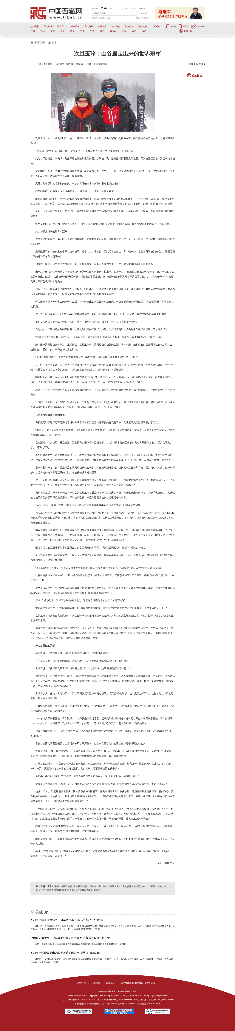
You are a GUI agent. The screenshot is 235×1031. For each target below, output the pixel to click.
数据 (32, 31)
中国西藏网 (40, 42)
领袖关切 (34, 26)
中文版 (95, 8)
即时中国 (48, 26)
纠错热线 (110, 983)
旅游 (72, 31)
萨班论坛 (129, 26)
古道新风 (102, 26)
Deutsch (133, 8)
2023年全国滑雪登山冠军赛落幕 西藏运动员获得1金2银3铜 (65, 952)
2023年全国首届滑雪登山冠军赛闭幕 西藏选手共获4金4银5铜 (66, 919)
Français (142, 8)
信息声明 (96, 983)
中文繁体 (114, 8)
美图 (52, 31)
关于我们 (81, 983)
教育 (102, 31)
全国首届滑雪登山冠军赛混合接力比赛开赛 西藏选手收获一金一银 (70, 937)
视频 (42, 31)
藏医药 (113, 31)
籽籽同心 (115, 26)
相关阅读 (39, 912)
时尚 (124, 31)
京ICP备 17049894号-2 (127, 1004)
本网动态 (156, 26)
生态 (92, 31)
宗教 (134, 31)
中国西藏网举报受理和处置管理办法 (138, 983)
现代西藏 (88, 26)
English (124, 8)
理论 (144, 31)
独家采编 (75, 26)
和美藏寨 (142, 26)
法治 (62, 31)
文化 (82, 31)
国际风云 (61, 26)
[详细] (97, 929)
